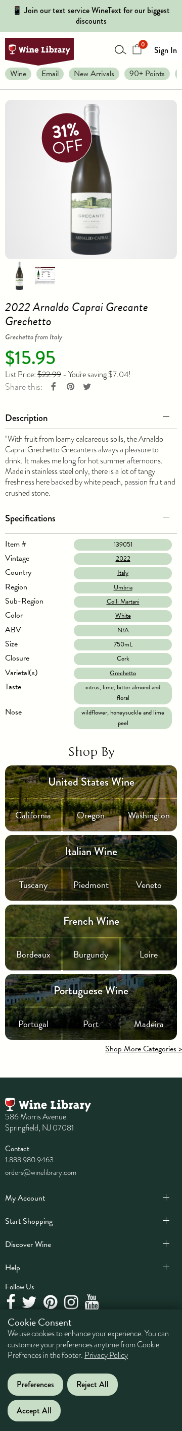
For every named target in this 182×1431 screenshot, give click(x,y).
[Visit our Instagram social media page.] (72, 1302)
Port (91, 1024)
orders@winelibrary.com (40, 1172)
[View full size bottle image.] (91, 179)
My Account (25, 1198)
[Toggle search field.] (120, 49)
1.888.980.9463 (29, 1160)
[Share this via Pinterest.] (70, 387)
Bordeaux (33, 954)
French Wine (91, 921)
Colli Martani (123, 602)
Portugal (33, 1024)
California (33, 815)
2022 (123, 559)
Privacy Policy (106, 1355)
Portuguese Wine (91, 990)
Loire (149, 954)
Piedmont (91, 884)
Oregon (91, 815)
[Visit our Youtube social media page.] (93, 1302)
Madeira (149, 1024)
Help (12, 1268)
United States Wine (91, 781)
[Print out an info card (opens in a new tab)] (45, 274)
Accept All (34, 1410)
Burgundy (90, 954)
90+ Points (147, 74)
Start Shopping (29, 1221)
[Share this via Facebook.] (54, 387)
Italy (122, 573)
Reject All (92, 1384)
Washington (149, 815)
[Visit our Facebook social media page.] (12, 1302)
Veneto (149, 884)
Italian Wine (91, 851)
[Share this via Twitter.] (87, 387)
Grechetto (123, 673)
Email (50, 74)
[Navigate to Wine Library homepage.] (39, 52)
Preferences (35, 1384)
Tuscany (33, 884)
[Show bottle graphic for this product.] (19, 274)
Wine (18, 74)
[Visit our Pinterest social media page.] (51, 1302)
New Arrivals (94, 74)
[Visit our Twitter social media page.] (30, 1302)
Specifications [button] (30, 518)
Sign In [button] (165, 50)
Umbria (123, 587)
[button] (91, 416)
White (123, 616)
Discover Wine (28, 1244)
